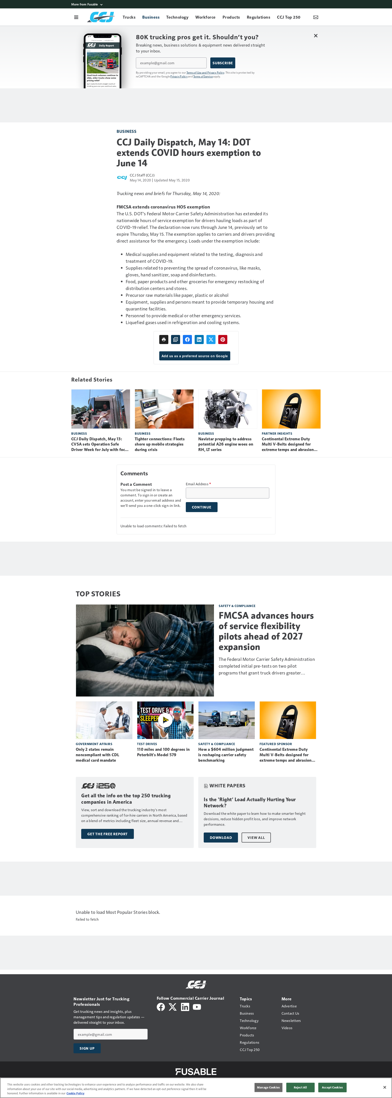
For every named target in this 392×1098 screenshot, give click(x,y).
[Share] (187, 339)
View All (256, 837)
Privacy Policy (179, 76)
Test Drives (147, 744)
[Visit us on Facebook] (161, 1006)
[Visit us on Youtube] (197, 1006)
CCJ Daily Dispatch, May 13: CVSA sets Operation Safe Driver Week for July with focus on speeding (100, 444)
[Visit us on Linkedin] (185, 1006)
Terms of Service (203, 76)
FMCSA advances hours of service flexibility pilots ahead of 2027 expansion (266, 631)
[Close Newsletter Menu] (315, 35)
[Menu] (76, 17)
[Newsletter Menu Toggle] (315, 17)
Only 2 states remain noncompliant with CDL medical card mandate (97, 755)
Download (221, 837)
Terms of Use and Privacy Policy (205, 72)
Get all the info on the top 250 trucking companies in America (126, 799)
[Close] (385, 1087)
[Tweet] (211, 339)
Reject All (300, 1087)
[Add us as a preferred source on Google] (175, 339)
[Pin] (222, 339)
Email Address (198, 484)
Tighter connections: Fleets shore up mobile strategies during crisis (160, 444)
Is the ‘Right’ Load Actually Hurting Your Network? (250, 802)
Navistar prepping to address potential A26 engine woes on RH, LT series (225, 444)
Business (126, 131)
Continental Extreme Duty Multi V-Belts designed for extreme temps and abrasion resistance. (288, 444)
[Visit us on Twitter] (173, 1006)
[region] (196, 1088)
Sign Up (87, 1048)
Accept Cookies (332, 1087)
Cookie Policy (75, 1093)
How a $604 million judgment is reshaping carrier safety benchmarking (226, 755)
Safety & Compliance (237, 606)
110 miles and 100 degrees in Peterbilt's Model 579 (163, 752)
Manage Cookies (268, 1087)
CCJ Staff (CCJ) (142, 175)
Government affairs (94, 744)
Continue (201, 507)
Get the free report (107, 834)
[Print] (163, 339)
